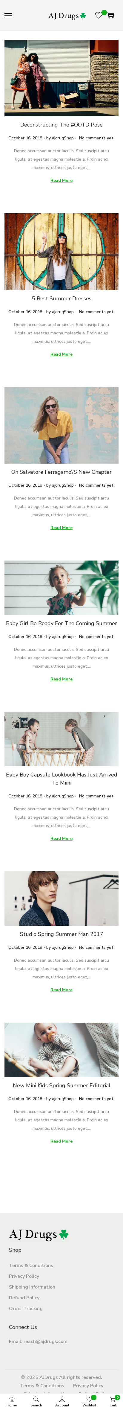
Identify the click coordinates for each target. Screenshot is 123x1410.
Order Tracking (26, 1308)
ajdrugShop (63, 138)
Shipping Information (32, 1287)
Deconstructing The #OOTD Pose (61, 124)
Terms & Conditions (31, 1265)
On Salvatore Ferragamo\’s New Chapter (61, 472)
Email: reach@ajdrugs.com (38, 1341)
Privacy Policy (24, 1276)
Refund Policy (24, 1298)
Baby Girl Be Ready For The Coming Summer (61, 623)
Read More (61, 180)
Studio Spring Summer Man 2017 (61, 934)
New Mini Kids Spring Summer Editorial (61, 1085)
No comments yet (96, 138)
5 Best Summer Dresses (61, 298)
